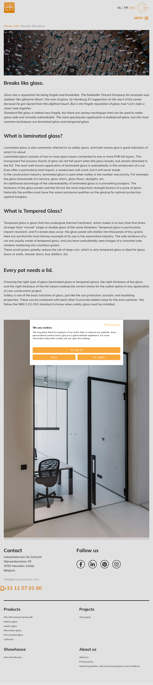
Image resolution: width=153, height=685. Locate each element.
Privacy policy (112, 324)
